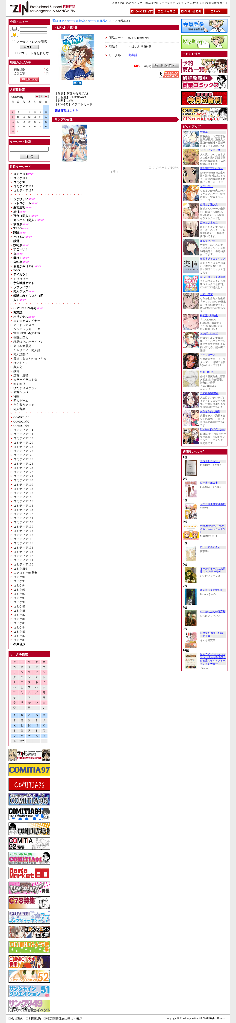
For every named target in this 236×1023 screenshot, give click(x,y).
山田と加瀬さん (209, 204)
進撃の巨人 (20, 337)
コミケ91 (19, 598)
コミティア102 (23, 556)
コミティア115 (23, 501)
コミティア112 (23, 514)
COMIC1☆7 (21, 421)
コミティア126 (23, 455)
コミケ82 (19, 635)
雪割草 (204, 132)
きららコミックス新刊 (212, 277)
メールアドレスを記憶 (32, 41)
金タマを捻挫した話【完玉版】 (211, 634)
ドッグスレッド (209, 333)
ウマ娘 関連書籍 (209, 393)
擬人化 (17, 367)
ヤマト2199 (206, 294)
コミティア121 (23, 476)
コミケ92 (19, 593)
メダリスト (206, 186)
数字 (21, 741)
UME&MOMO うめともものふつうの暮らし (212, 528)
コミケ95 (19, 581)
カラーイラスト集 (25, 379)
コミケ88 (19, 610)
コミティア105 (23, 543)
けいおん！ (20, 363)
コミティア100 (23, 564)
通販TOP (58, 21)
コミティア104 (23, 547)
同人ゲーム (20, 400)
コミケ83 (19, 631)
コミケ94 (19, 585)
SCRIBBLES (206, 372)
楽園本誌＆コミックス (212, 258)
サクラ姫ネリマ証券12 (213, 504)
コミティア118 (23, 489)
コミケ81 (19, 640)
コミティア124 (23, 463)
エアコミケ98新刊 (25, 572)
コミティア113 (23, 510)
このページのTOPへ (166, 167)
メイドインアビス (210, 150)
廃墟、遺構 (20, 375)
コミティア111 (23, 518)
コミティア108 (23, 530)
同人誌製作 (20, 354)
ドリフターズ (207, 354)
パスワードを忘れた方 (34, 53)
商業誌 (132, 55)
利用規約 (35, 1018)
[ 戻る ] (115, 171)
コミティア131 (23, 434)
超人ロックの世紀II (211, 590)
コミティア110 (23, 522)
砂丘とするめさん (210, 547)
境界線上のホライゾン (28, 342)
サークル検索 (76, 21)
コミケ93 (19, 589)
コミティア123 (23, 468)
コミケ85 (19, 623)
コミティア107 (23, 535)
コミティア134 (23, 430)
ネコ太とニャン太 (210, 461)
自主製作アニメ (23, 405)
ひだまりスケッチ (25, 388)
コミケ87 (19, 614)
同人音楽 (19, 409)
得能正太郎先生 (209, 315)
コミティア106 (23, 539)
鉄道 (16, 371)
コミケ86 (19, 619)
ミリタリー (20, 279)
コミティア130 (23, 438)
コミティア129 (23, 442)
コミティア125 (23, 459)
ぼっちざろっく (209, 222)
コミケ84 (19, 627)
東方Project (20, 392)
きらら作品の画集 (210, 411)
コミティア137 (23, 190)
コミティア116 (23, 497)
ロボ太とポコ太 (209, 483)
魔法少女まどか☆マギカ (29, 358)
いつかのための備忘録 (212, 611)
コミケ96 (19, 577)
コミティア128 (23, 447)
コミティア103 (23, 551)
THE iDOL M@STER (26, 333)
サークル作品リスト (101, 21)
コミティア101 (23, 560)
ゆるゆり (19, 384)
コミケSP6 (20, 568)
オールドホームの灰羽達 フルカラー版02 (212, 570)
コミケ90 (19, 602)
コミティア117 (23, 493)
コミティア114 (23, 505)
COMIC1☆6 (21, 426)
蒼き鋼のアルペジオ (211, 168)
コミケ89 (19, 606)
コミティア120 (23, 480)
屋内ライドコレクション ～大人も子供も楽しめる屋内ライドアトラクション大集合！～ (213, 659)
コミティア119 (23, 484)
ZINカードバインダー (212, 429)
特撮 (16, 396)
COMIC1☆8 (21, 417)
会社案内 (17, 1018)
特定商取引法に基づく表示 (64, 1018)
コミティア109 (23, 526)
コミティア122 (23, 472)
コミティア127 (23, 451)
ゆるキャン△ (207, 240)
